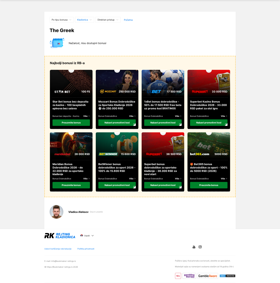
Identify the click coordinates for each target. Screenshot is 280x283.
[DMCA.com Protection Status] (227, 275)
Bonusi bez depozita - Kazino (65, 116)
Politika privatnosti (85, 249)
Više (85, 116)
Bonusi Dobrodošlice (107, 116)
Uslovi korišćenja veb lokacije (57, 249)
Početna (128, 19)
